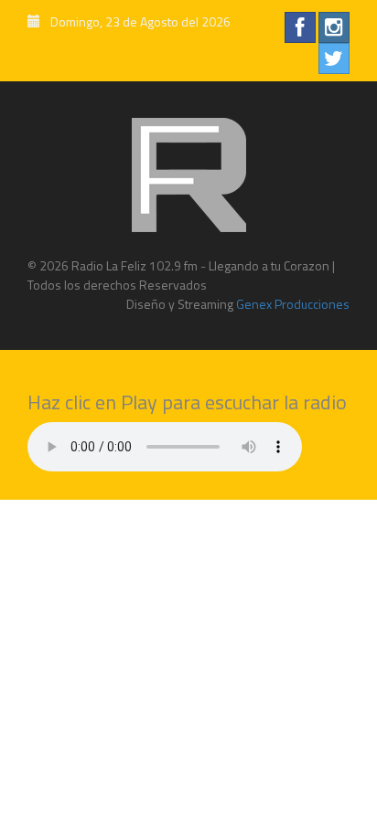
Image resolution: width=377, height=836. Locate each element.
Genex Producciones (291, 303)
